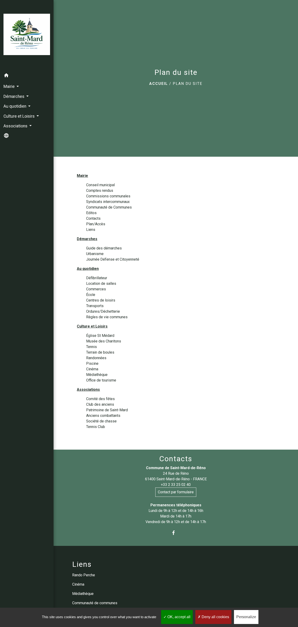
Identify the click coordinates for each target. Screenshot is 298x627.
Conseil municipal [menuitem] (100, 185)
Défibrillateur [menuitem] (96, 278)
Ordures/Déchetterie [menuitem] (103, 311)
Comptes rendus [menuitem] (99, 190)
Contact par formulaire (176, 492)
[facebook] (176, 533)
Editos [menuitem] (91, 213)
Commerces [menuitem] (96, 289)
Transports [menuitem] (95, 306)
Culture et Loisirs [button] (19, 116)
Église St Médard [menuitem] (100, 335)
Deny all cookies (215, 617)
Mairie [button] (9, 86)
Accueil (158, 83)
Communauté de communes (94, 603)
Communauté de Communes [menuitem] (109, 207)
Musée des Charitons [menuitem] (103, 341)
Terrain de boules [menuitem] (100, 352)
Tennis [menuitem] (91, 347)
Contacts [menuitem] (93, 218)
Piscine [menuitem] (92, 363)
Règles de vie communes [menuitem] (107, 317)
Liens (82, 564)
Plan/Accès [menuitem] (95, 224)
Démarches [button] (14, 96)
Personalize (246, 617)
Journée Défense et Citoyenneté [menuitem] (112, 259)
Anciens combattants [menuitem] (103, 415)
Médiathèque (83, 593)
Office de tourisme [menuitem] (101, 380)
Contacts (175, 458)
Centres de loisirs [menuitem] (100, 300)
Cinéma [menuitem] (92, 369)
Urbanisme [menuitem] (95, 254)
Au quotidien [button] (15, 106)
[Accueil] (26, 35)
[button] (26, 76)
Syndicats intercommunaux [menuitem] (108, 201)
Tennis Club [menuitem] (95, 427)
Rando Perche (83, 575)
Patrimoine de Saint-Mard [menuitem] (107, 410)
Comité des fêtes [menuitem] (100, 399)
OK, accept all (178, 617)
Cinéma (78, 584)
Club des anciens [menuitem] (100, 404)
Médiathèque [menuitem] (97, 374)
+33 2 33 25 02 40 (176, 484)
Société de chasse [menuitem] (101, 421)
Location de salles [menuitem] (101, 283)
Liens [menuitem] (90, 229)
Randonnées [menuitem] (96, 358)
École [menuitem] (90, 294)
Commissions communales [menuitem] (108, 196)
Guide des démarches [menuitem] (104, 248)
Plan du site (187, 83)
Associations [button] (15, 126)
